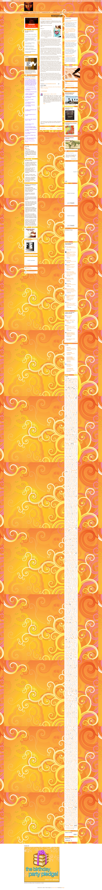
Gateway (71, 525)
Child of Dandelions (74, 456)
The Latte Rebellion (72, 776)
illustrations (73, 564)
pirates (75, 682)
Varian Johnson (72, 803)
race (70, 688)
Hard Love (66, 543)
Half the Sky (75, 540)
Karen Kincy (74, 590)
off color (72, 667)
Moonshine (74, 644)
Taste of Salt (74, 747)
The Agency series (68, 755)
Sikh (76, 725)
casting (66, 453)
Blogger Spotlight (68, 434)
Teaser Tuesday (74, 748)
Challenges (55, 12)
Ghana (74, 525)
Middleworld (69, 639)
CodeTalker (69, 466)
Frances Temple (73, 520)
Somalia (74, 734)
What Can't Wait (73, 814)
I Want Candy (73, 563)
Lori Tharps (71, 613)
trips (68, 798)
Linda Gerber (74, 610)
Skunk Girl (70, 731)
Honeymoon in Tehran (73, 556)
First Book (74, 517)
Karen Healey (68, 590)
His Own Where (74, 551)
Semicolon (69, 283)
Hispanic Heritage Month (71, 552)
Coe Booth (74, 466)
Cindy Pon (73, 462)
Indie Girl (74, 565)
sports (69, 738)
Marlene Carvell (73, 629)
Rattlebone (66, 692)
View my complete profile (29, 156)
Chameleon (73, 454)
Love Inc (75, 614)
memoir (74, 634)
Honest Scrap (72, 555)
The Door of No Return (72, 763)
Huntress (75, 559)
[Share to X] (43, 85)
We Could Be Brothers (73, 810)
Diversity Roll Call (68, 497)
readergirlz (66, 694)
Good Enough (74, 532)
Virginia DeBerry (74, 804)
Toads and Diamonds (68, 792)
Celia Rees (74, 453)
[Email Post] (58, 83)
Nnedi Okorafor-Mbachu (72, 664)
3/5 (70, 387)
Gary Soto (66, 525)
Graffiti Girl (71, 534)
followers (66, 519)
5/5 (76, 388)
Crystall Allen (75, 475)
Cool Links (73, 472)
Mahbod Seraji (75, 620)
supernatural (67, 744)
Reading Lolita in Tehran (70, 699)
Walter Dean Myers (69, 808)
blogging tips (70, 435)
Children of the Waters (71, 457)
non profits (73, 665)
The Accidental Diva (73, 754)
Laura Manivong (73, 604)
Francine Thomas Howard (70, 521)
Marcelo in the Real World (69, 625)
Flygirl (74, 518)
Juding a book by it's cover (69, 584)
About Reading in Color (35, 12)
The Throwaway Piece (72, 785)
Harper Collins (69, 545)
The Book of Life (70, 278)
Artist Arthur (71, 413)
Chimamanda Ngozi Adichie (69, 458)
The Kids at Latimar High (73, 774)
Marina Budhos (67, 629)
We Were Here (73, 811)
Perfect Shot (67, 681)
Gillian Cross (67, 526)
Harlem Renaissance (73, 543)
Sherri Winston (73, 722)
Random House (68, 691)
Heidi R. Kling (74, 547)
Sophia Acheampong (68, 735)
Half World (68, 541)
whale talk (67, 814)
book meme (71, 439)
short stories (72, 725)
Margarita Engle (67, 627)
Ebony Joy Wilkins (73, 504)
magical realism (68, 620)
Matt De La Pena (68, 630)
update (76, 801)
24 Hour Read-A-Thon (73, 384)
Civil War (72, 463)
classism (74, 464)
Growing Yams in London (71, 536)
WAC (66, 806)
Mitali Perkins (71, 642)
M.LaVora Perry (68, 618)
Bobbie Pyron (72, 437)
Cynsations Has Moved (70, 353)
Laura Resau (67, 605)
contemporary (50, 86)
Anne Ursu (68, 411)
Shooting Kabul (67, 725)
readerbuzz (69, 260)
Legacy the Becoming (70, 607)
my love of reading (69, 648)
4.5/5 (67, 388)
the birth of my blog (71, 759)
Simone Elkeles (71, 730)
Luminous (72, 616)
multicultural (73, 645)
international (67, 567)
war (74, 809)
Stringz (75, 741)
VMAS (67, 805)
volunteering (71, 805)
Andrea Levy (70, 408)
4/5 (71, 388)
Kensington (70, 598)
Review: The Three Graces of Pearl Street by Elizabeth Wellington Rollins (71, 273)
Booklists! (71, 12)
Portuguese (68, 685)
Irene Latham (69, 315)
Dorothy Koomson (73, 501)
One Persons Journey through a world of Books (71, 296)
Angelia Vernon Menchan (73, 410)
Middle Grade (73, 638)
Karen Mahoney (67, 591)
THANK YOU (67, 752)
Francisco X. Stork (68, 522)
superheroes (74, 743)
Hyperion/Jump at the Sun (70, 561)
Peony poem (69, 316)
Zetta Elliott (71, 828)
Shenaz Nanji (67, 721)
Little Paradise (72, 612)
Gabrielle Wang (67, 524)
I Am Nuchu (70, 562)
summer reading (74, 742)
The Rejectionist (70, 368)
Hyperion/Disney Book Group (72, 560)
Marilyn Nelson (73, 628)
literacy (66, 612)
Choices (75, 458)
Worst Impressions (71, 822)
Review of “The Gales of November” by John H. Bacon (71, 267)
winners (73, 821)
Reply (44, 103)
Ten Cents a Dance (68, 750)
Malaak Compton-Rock (69, 621)
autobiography (67, 418)
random (73, 690)
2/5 (67, 380)
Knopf (71, 601)
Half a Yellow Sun (69, 540)
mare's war (74, 626)
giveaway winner (69, 528)
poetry (73, 684)
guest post (67, 539)
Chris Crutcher (68, 459)
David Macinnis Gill (68, 483)
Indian (70, 565)
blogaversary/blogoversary (69, 433)
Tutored (76, 799)
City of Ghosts (67, 463)
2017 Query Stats (70, 365)
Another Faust (67, 412)
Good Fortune (67, 533)
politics (76, 684)
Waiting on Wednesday (71, 807)
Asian (75, 414)
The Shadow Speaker (68, 784)
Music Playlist (73, 646)
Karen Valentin (73, 591)
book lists (67, 439)
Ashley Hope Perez (68, 414)
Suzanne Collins (68, 745)
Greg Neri (69, 535)
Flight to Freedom (68, 518)
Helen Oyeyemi (67, 548)
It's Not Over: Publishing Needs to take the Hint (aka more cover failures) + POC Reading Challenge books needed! (70, 30)
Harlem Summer (67, 544)
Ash (75, 413)
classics (70, 464)
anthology (73, 412)
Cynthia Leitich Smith (72, 477)
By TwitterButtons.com (69, 85)
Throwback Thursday (70, 789)
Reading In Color (28, 5)
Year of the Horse (73, 824)
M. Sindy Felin (75, 617)
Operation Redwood (72, 671)
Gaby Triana (55, 86)
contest (69, 471)
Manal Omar (74, 623)
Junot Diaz (72, 585)
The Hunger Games (69, 48)
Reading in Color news (70, 698)
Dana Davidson (71, 479)
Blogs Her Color (67, 436)
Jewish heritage (71, 578)
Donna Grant (72, 500)
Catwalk (70, 453)
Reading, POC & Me (46, 12)
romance (67, 706)
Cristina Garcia (71, 474)
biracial (71, 427)
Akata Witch (67, 399)
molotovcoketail (54, 887)
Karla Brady (67, 592)
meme (71, 634)
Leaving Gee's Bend (68, 606)
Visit (27, 264)
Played (72, 683)
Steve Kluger (75, 739)
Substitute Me (67, 742)
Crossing (70, 475)
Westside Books (74, 813)
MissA (45, 83)
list (75, 611)
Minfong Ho (72, 640)
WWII (76, 823)
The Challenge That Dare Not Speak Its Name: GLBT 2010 (71, 761)
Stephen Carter (70, 739)
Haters (75, 545)
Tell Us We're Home (73, 749)
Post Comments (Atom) (53, 132)
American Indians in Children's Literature (71, 333)
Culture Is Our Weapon (69, 476)
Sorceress (74, 735)
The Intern (69, 347)
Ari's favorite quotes (70, 153)
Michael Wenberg (67, 635)
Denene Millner (71, 492)
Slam (74, 731)
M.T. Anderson (75, 618)
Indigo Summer (73, 566)
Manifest (74, 624)
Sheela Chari (67, 720)
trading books (70, 796)
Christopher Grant (72, 461)
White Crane (70, 819)
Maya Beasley (67, 631)
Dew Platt (75, 494)
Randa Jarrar (69, 690)
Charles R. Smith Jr (68, 455)
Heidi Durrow (68, 547)
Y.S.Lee (67, 824)
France (68, 520)
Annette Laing (73, 411)
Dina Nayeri (74, 495)
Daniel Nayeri (71, 480)
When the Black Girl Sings (72, 816)
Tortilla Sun (71, 794)
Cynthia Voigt (67, 478)
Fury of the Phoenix (72, 523)
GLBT (66, 530)
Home (27, 12)
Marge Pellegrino (73, 627)
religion (66, 701)
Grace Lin (66, 534)
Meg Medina (71, 633)
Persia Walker (72, 681)
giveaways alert (73, 529)
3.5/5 (66, 387)
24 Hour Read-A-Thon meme (70, 385)
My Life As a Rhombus (73, 647)
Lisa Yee (72, 611)
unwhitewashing (70, 801)
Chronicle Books (67, 462)
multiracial (67, 646)
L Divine (74, 601)
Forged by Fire (75, 519)
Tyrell (67, 800)
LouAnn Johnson (70, 614)
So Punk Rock (73, 732)
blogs (75, 435)
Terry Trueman (73, 751)
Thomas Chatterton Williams (71, 788)
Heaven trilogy (74, 546)
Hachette (72, 539)
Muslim (66, 647)
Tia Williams (67, 790)
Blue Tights (67, 437)
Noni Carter (67, 666)
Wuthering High (71, 823)
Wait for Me (70, 806)
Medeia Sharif (72, 632)
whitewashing (71, 820)
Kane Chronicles (68, 589)
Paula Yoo (66, 677)
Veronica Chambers (68, 804)
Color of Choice (74, 467)
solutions (71, 734)
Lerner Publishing (71, 608)
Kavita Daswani (67, 595)
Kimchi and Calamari (72, 600)
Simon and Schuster (69, 729)
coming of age (72, 469)
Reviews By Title (63, 12)
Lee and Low (75, 606)
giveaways (67, 529)
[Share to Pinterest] (45, 85)
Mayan (72, 631)
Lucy (69, 616)
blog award (71, 431)
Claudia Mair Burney (68, 465)
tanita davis (74, 745)
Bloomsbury (74, 436)
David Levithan (73, 482)
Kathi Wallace (71, 593)
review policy (67, 702)
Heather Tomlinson (68, 546)
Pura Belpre (75, 685)
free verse (75, 522)
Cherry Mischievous (71, 246)
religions (70, 701)
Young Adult (46, 88)
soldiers (66, 734)
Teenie (67, 749)
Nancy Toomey (70, 651)
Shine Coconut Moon (72, 724)
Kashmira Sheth (72, 592)
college (66, 467)
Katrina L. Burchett (73, 594)
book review (45, 86)
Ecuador (66, 505)
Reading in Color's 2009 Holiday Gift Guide (69, 56)
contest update (74, 471)
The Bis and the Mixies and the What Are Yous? (71, 21)
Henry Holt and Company (70, 550)
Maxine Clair (74, 630)
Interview (72, 567)
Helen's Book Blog (70, 271)
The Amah (73, 756)
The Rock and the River (72, 783)
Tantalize (66, 746)
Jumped (76, 584)
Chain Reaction (67, 454)
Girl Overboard (72, 526)
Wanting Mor (70, 809)
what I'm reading (67, 815)
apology (66, 413)
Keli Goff (72, 596)
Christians (74, 459)
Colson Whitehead (69, 468)
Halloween (73, 541)
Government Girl (73, 533)
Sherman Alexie (73, 721)
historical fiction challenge (69, 554)
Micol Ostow (67, 636)
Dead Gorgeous (73, 484)
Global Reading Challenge (73, 531)
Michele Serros (73, 635)
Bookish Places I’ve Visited (71, 261)
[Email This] (41, 85)
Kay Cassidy (74, 595)
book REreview (69, 442)
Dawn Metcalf (67, 484)
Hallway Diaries (67, 542)
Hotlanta (70, 557)
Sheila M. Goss (73, 720)
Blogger (63, 887)
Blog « (68, 302)
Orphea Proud (71, 672)
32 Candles (75, 387)
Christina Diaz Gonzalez (69, 460)
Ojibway (70, 668)
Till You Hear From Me (73, 790)
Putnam (74, 686)
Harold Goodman (74, 544)
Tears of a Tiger (67, 748)
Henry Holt (75, 549)
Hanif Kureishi (73, 542)
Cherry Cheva (75, 455)
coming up (67, 470)
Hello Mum (72, 548)
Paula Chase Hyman (72, 676)
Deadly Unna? (71, 485)
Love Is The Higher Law (70, 615)
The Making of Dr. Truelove (69, 781)
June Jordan (68, 585)
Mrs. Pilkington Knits (71, 338)
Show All (75, 341)
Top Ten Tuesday (70, 793)
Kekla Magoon (67, 596)
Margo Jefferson (67, 628)
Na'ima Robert (71, 650)
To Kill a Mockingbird (73, 791)
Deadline (66, 485)
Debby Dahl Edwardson (72, 486)
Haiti (76, 539)
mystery (72, 649)
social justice (67, 733)
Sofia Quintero (74, 733)
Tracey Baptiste (71, 795)
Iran (66, 569)
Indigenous (66, 566)
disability (66, 496)
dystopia (70, 503)
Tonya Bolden (75, 792)
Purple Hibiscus (69, 686)
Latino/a (67, 604)
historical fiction (69, 553)
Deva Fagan (70, 493)
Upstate (67, 802)
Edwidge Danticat (72, 505)
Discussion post (72, 496)
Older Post (59, 128)
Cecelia (44, 94)
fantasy (69, 513)
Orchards (66, 672)
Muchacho (66, 645)
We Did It (67, 811)
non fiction (67, 665)
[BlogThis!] (42, 85)
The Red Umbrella (71, 782)
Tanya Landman (67, 747)
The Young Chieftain (74, 787)
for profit (70, 519)
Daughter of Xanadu (71, 481)
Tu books (72, 799)
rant (74, 691)
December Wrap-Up (71, 490)
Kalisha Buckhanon (74, 588)
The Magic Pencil (68, 779)
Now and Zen (67, 667)
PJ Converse (67, 683)
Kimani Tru (71, 599)
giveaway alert (72, 527)
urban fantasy (72, 802)
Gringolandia (75, 535)
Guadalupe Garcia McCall (69, 537)
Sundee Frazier (68, 743)
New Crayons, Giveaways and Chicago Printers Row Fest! (70, 41)
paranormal (67, 674)
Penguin (66, 680)
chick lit (67, 456)
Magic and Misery (74, 619)
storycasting (70, 741)
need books (71, 656)
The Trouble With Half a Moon (69, 786)
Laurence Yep (73, 605)
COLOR (70, 467)
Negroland (71, 657)
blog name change (72, 432)
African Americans (69, 398)
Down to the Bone (68, 502)
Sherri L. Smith (67, 722)
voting (75, 805)
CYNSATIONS (69, 352)
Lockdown (66, 613)
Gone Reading (68, 532)
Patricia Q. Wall (71, 675)
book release (74, 440)
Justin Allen (71, 586)
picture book (70, 682)
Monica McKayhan (72, 643)
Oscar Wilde (73, 156)
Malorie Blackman (68, 623)
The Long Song (73, 778)
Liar (72, 609)
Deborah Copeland (68, 487)
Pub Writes (69, 364)
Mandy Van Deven (68, 624)
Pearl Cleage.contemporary (71, 679)
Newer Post (42, 128)
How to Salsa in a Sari (69, 559)
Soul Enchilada (67, 736)
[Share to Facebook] (44, 85)
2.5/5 (76, 379)
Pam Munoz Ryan (73, 673)
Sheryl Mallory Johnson (69, 723)
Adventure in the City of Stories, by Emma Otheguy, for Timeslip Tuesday (71, 290)
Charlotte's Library (70, 288)
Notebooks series (73, 666)
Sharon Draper (73, 717)
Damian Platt (72, 478)
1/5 (69, 378)
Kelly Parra (72, 597)
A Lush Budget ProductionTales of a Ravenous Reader (71, 357)
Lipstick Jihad (67, 611)
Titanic (67, 791)
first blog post (69, 517)
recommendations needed (70, 700)
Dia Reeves (68, 495)
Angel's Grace (71, 409)
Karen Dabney (75, 589)
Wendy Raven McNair (69, 812)
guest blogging (73, 538)
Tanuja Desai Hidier (73, 746)
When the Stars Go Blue (69, 817)
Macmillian (68, 619)
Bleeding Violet (71, 430)
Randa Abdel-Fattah (73, 689)
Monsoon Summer (68, 644)
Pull (71, 685)
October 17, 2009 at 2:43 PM (51, 94)
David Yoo (74, 483)
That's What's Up (74, 752)
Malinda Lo (74, 622)
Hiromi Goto (69, 551)
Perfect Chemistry (73, 680)
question (66, 687)
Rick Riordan (72, 702)
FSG (67, 523)
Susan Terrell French (74, 744)
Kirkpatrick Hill (67, 601)
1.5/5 (66, 378)
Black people (67, 429)
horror (67, 557)
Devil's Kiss (71, 494)
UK (70, 800)
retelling (74, 701)
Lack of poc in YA (73, 603)
